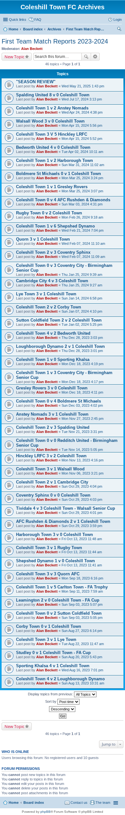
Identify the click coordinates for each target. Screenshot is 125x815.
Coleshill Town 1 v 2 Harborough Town (54, 160)
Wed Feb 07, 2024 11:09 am (83, 257)
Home (14, 802)
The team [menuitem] (103, 802)
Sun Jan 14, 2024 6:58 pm (82, 298)
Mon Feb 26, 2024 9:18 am (82, 217)
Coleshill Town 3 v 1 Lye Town (46, 639)
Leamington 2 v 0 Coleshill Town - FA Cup (57, 600)
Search (86, 56)
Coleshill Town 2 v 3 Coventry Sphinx (53, 252)
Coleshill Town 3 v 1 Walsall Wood (50, 469)
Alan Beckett (32, 49)
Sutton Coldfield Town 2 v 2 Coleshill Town (59, 320)
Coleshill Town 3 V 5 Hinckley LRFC (51, 134)
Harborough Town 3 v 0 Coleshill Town (54, 534)
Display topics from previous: (51, 694)
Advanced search (95, 56)
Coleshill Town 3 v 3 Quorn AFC (47, 573)
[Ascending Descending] (62, 709)
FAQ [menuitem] (37, 19)
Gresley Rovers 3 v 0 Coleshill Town (52, 388)
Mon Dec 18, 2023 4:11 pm (82, 392)
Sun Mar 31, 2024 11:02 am (83, 165)
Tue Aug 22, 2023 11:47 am (83, 644)
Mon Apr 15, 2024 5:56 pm (82, 125)
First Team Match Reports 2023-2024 (55, 41)
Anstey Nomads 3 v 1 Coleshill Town (52, 414)
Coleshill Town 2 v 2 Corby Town (48, 307)
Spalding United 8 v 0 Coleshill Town (52, 94)
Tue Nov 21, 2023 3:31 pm (82, 432)
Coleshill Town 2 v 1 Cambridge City (52, 482)
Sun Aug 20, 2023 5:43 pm (82, 657)
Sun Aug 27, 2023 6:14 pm (82, 631)
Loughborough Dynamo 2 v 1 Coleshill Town (60, 346)
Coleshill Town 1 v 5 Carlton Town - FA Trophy (62, 587)
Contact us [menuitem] (79, 802)
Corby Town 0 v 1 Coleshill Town (48, 626)
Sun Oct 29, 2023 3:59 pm (82, 526)
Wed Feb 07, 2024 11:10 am (83, 243)
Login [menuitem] (117, 19)
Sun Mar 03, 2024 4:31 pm (82, 204)
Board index (33, 802)
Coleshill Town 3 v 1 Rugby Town (49, 547)
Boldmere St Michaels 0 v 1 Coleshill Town (58, 173)
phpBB (45, 811)
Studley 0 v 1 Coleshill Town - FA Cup (53, 652)
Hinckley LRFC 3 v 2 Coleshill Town (51, 455)
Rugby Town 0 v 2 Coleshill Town (49, 213)
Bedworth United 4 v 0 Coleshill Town (53, 147)
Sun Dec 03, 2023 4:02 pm (82, 405)
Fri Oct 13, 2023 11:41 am (82, 565)
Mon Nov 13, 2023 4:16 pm (83, 460)
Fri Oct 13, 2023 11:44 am (82, 552)
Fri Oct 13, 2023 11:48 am (82, 539)
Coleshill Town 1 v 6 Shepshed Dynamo (55, 226)
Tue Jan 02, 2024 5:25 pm (82, 324)
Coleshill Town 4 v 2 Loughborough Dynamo (60, 678)
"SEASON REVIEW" (35, 81)
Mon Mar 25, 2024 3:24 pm (82, 178)
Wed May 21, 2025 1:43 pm (83, 86)
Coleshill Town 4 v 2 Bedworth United (53, 333)
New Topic (14, 57)
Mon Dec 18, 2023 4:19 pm (83, 364)
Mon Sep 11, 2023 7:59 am (82, 591)
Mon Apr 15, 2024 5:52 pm (82, 138)
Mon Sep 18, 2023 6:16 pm (82, 578)
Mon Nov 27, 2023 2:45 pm (83, 418)
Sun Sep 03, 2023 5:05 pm (82, 617)
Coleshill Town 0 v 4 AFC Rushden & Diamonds (63, 199)
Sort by (51, 701)
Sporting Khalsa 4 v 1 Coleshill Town (52, 665)
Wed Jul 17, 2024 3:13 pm (82, 99)
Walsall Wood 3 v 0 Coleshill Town (50, 121)
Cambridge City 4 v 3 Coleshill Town (52, 280)
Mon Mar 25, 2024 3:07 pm (82, 191)
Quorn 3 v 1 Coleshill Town (43, 239)
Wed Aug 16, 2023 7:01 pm (82, 670)
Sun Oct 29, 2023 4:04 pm (82, 486)
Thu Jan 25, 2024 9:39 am (82, 274)
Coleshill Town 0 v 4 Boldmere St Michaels (58, 401)
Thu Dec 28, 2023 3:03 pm (82, 338)
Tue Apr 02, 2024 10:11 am (82, 152)
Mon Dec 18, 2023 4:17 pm (83, 382)
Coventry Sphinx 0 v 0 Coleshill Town (53, 495)
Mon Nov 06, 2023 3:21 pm (83, 473)
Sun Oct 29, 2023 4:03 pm (82, 499)
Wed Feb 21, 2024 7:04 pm (83, 230)
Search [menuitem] (119, 29)
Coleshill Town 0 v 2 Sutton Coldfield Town (59, 613)
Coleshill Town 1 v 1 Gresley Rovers (52, 186)
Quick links (17, 19)
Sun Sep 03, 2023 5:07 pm (82, 604)
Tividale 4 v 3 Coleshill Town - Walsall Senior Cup (65, 508)
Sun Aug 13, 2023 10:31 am (83, 683)
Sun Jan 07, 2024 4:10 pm (82, 311)
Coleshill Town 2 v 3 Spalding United (52, 427)
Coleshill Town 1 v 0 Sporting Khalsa (52, 359)
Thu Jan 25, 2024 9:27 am (82, 285)
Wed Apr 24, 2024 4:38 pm (82, 112)
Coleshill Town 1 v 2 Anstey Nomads (52, 108)
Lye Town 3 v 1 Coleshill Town (46, 294)
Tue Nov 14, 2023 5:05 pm (82, 449)
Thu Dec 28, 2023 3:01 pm (82, 351)
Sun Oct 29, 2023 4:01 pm (82, 513)
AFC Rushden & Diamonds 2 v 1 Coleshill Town (63, 521)
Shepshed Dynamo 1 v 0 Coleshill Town (55, 560)
